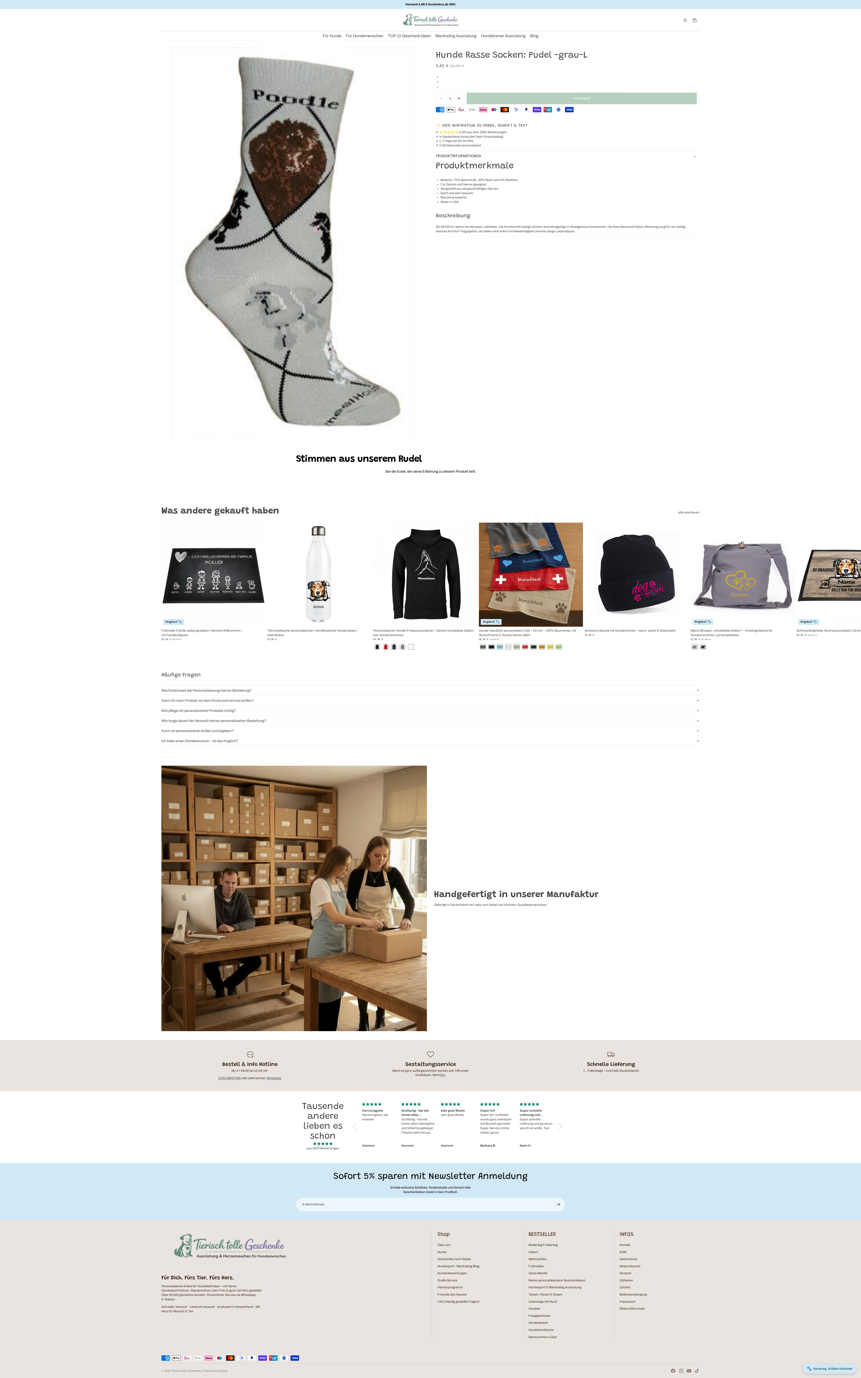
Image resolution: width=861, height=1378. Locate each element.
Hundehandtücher (541, 1330)
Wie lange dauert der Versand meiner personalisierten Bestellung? (213, 721)
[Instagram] (681, 1371)
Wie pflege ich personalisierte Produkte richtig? (198, 711)
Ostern (533, 1252)
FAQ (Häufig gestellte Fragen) (458, 1301)
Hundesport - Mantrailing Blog (458, 1266)
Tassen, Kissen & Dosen (545, 1294)
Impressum (627, 1301)
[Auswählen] (258, 620)
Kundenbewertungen (452, 1273)
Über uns (443, 1245)
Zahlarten (626, 1280)
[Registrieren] (558, 1204)
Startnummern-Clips (542, 1337)
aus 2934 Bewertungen (323, 1148)
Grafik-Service (447, 1280)
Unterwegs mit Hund (542, 1301)
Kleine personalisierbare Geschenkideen (556, 1280)
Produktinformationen (458, 156)
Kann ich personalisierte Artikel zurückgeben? (197, 731)
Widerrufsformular (632, 1308)
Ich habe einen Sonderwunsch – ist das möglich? (199, 741)
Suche (441, 1252)
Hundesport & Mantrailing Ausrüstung (554, 1287)
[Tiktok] (697, 1371)
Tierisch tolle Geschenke (186, 1370)
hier (442, 1075)
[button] (355, 1127)
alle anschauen (689, 512)
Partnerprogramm (450, 1287)
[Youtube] (689, 1371)
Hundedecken (538, 1322)
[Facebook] (673, 1371)
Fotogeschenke (539, 1315)
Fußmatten (536, 1266)
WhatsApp (274, 1078)
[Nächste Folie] (695, 586)
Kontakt (625, 1245)
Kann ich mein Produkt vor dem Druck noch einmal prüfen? (207, 700)
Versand (625, 1273)
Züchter (625, 1287)
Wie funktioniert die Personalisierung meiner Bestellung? (206, 690)
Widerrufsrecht (630, 1266)
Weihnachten (537, 1259)
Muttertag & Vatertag (543, 1245)
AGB (623, 1252)
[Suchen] (685, 20)
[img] (323, 1143)
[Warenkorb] (695, 20)
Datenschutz (628, 1259)
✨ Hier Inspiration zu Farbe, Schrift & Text (481, 126)
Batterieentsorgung (633, 1294)
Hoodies (534, 1308)
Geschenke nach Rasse (454, 1259)
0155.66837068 (229, 1078)
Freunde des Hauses (452, 1294)
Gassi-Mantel (537, 1273)
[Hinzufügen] (682, 620)
